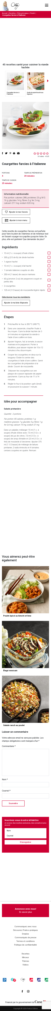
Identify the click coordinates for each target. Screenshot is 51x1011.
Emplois (25, 934)
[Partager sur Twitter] (6, 153)
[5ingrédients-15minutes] (13, 980)
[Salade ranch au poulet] (25, 699)
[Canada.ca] (40, 1001)
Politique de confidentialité (25, 945)
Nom (5, 779)
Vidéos (25, 965)
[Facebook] (22, 991)
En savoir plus (25, 910)
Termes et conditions (25, 941)
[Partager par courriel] (18, 153)
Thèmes (25, 961)
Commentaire (9, 746)
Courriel (6, 790)
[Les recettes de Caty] (6, 5)
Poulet (32, 13)
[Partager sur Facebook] (2, 153)
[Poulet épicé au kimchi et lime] (25, 589)
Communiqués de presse (25, 937)
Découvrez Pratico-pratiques (25, 930)
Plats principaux (23, 13)
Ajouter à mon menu (18, 220)
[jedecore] (38, 980)
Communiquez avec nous (25, 926)
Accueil (4, 13)
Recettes (12, 13)
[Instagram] (28, 991)
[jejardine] (46, 980)
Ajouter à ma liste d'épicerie (16, 303)
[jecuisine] (31, 980)
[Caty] (23, 980)
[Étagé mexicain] (25, 644)
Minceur (25, 957)
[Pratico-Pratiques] (4, 980)
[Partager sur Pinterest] (10, 153)
